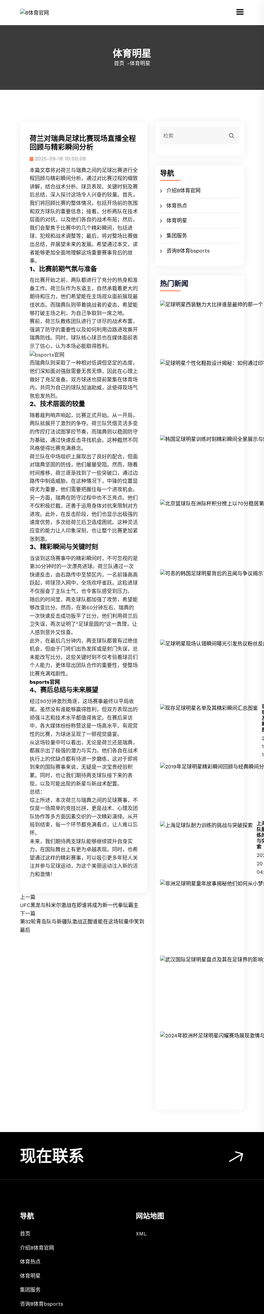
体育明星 (176, 220)
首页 (119, 63)
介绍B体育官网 (183, 190)
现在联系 (52, 1156)
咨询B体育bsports (188, 251)
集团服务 (176, 236)
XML (141, 1234)
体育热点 (176, 206)
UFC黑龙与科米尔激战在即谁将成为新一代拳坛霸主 (79, 905)
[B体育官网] (34, 12)
